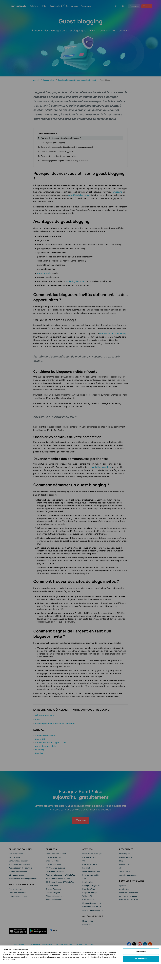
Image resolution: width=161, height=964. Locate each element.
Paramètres (141, 952)
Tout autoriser (141, 959)
